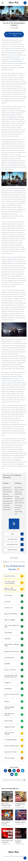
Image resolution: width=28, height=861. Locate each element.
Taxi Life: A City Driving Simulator (16, 562)
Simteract (9, 53)
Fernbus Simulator (17, 61)
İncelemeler (15, 558)
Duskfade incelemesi (20, 822)
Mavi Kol (13, 3)
